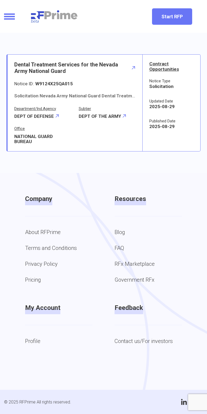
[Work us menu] (9, 16)
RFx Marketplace (135, 264)
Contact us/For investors (144, 341)
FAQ (119, 248)
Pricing (33, 280)
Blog (120, 232)
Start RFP (172, 16)
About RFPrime (43, 232)
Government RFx (134, 280)
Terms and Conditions (51, 248)
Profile (32, 341)
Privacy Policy (41, 264)
